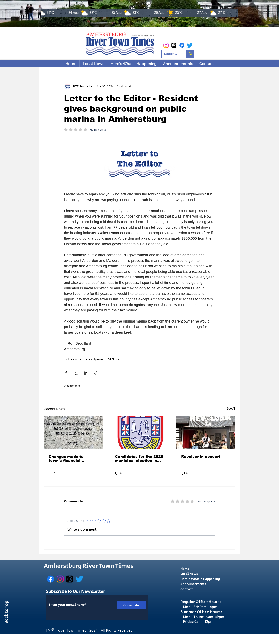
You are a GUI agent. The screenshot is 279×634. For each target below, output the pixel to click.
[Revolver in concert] (205, 432)
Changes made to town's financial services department (69, 459)
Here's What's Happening (200, 579)
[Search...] (190, 54)
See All (231, 408)
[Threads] (174, 45)
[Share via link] (96, 373)
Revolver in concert (200, 457)
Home (185, 568)
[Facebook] (182, 45)
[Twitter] (189, 45)
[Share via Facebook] (66, 373)
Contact (186, 589)
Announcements (193, 584)
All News (113, 359)
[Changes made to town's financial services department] (73, 432)
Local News (189, 574)
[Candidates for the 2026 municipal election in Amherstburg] (139, 432)
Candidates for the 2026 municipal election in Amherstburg (139, 459)
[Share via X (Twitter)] (76, 373)
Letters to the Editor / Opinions (84, 359)
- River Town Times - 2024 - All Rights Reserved (94, 630)
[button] (133, 63)
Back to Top (6, 613)
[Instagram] (166, 45)
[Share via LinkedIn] (86, 373)
